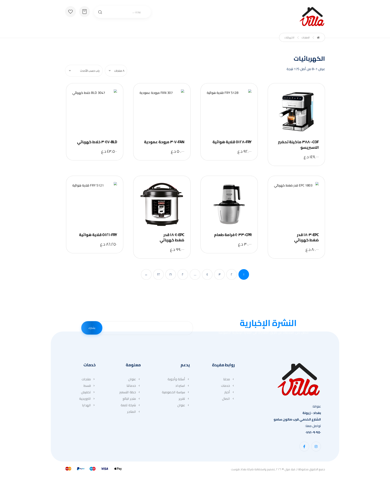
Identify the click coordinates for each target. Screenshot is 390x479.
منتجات (86, 379)
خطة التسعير (127, 392)
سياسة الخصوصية (173, 392)
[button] (316, 446)
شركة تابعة (128, 405)
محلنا (226, 379)
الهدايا (86, 405)
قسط (87, 386)
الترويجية (85, 399)
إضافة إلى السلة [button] (295, 112)
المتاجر (131, 412)
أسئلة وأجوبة (176, 379)
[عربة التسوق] (84, 11)
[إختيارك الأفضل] (312, 16)
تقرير (182, 399)
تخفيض (86, 392)
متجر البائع (129, 399)
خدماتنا (131, 386)
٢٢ (158, 274)
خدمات (225, 386)
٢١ (170, 274)
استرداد (180, 386)
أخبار (227, 392)
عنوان (181, 405)
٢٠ (183, 274)
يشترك (91, 327)
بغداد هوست (238, 469)
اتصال (226, 399)
